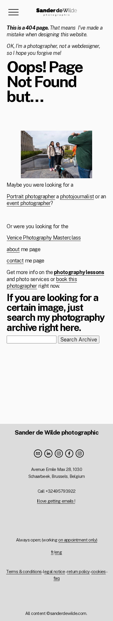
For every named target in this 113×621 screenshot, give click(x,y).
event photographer (28, 203)
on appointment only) (77, 539)
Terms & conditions (23, 571)
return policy (78, 571)
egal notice (54, 571)
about (13, 249)
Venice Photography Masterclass (44, 238)
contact (15, 261)
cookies (98, 571)
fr (52, 552)
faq (56, 578)
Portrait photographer (31, 196)
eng (58, 552)
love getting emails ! (56, 500)
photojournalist (77, 196)
